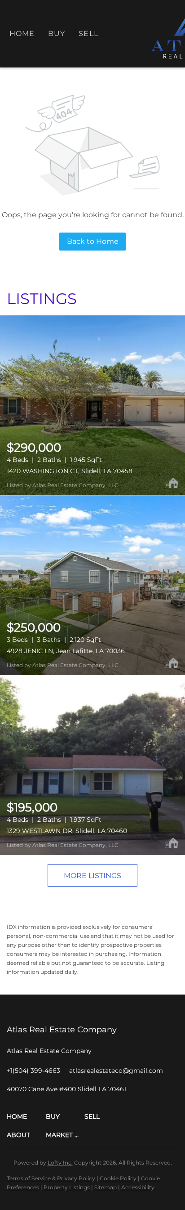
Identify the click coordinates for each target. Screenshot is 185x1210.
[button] (26, 1116)
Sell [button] (88, 33)
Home (22, 33)
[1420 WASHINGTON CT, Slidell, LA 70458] (92, 405)
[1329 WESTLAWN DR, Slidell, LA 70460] (92, 765)
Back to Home (93, 241)
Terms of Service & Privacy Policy (51, 1178)
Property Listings (67, 1187)
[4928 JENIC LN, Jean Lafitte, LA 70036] (92, 585)
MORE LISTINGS (92, 875)
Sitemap (105, 1187)
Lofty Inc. (60, 1162)
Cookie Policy (118, 1178)
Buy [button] (56, 33)
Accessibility (137, 1187)
